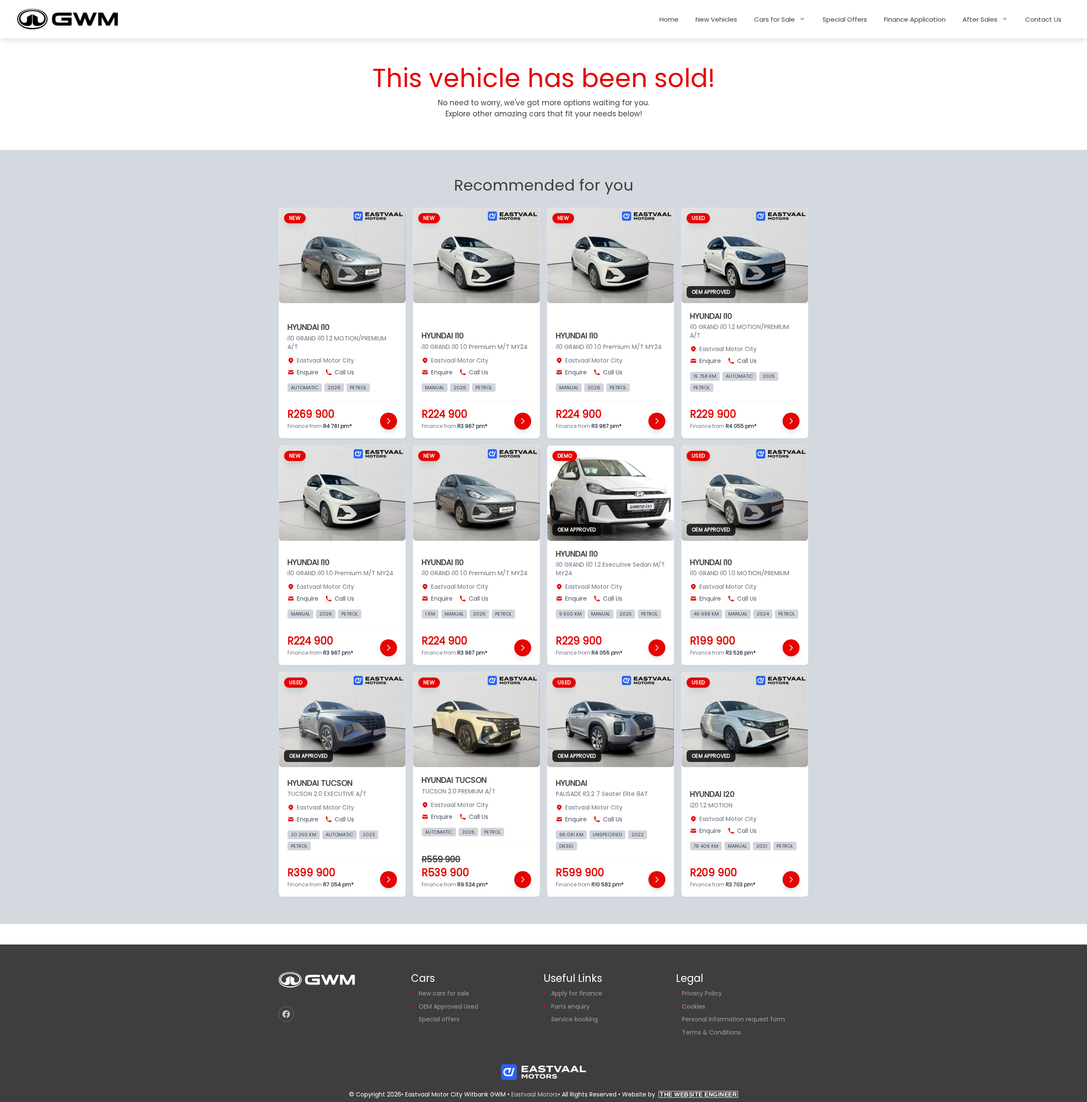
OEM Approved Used (448, 1006)
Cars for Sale (774, 19)
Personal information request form (733, 1019)
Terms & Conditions (711, 1032)
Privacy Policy (702, 993)
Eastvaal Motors (534, 1094)
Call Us (344, 372)
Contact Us (1043, 19)
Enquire (307, 372)
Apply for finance (576, 993)
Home (669, 19)
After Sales (980, 19)
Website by (679, 1094)
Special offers (439, 1019)
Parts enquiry (570, 1006)
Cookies (693, 1006)
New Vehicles (716, 19)
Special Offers (844, 19)
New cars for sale (444, 993)
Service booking (574, 1019)
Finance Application (915, 19)
